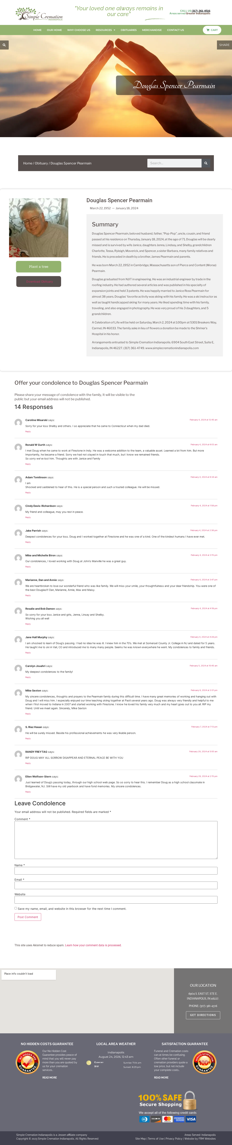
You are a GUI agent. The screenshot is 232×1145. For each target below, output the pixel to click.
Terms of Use (156, 1138)
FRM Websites (207, 1138)
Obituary (41, 163)
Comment (22, 819)
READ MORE (49, 1077)
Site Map (140, 1138)
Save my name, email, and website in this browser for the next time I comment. (72, 908)
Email (19, 879)
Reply (28, 431)
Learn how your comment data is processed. (93, 945)
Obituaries (129, 30)
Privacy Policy (174, 1138)
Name (19, 865)
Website (19, 894)
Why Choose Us (78, 30)
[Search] (206, 163)
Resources (104, 30)
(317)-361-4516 (201, 10)
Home (37, 30)
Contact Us (175, 30)
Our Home (54, 30)
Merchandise (152, 30)
